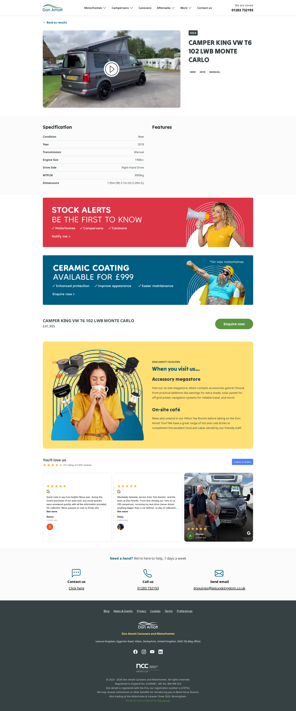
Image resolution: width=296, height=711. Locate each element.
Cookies (155, 611)
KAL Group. (164, 700)
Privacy (141, 611)
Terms (169, 611)
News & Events (123, 611)
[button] (95, 8)
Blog (106, 611)
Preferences (185, 611)
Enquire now (234, 324)
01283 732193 (242, 10)
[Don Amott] (53, 7)
